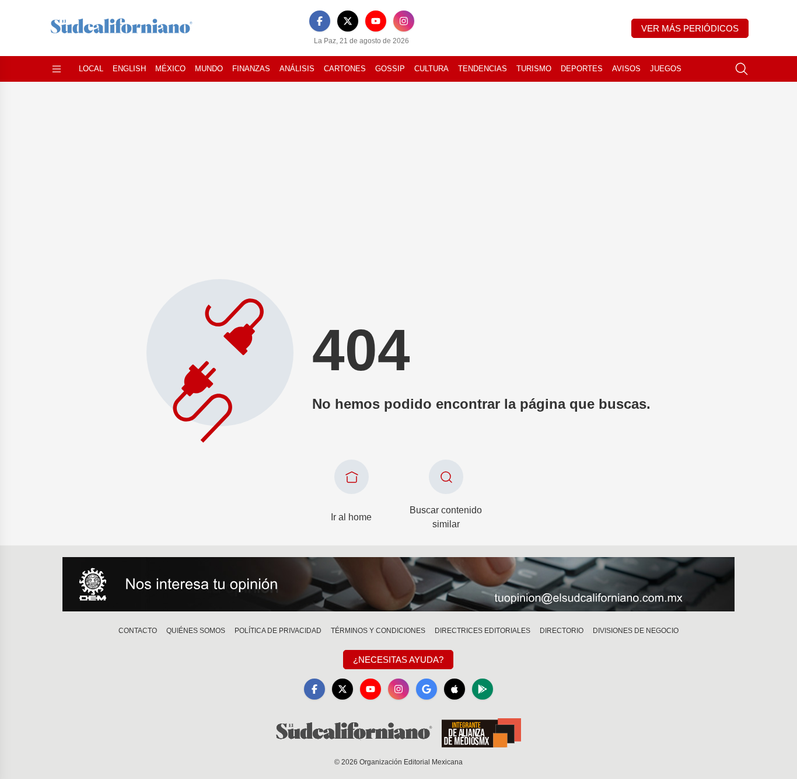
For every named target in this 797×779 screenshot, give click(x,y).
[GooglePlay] (482, 689)
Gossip (390, 68)
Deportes (582, 68)
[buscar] (742, 69)
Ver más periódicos (690, 28)
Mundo (209, 68)
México (170, 68)
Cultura (431, 68)
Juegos (665, 68)
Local (91, 68)
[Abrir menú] (56, 69)
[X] (347, 21)
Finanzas (251, 68)
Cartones (345, 68)
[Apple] (454, 689)
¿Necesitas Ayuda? (398, 660)
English (129, 68)
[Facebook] (319, 21)
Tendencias (482, 68)
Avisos (626, 68)
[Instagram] (403, 21)
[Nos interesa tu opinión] (398, 584)
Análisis (296, 68)
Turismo (533, 68)
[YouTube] (375, 21)
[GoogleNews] (426, 689)
